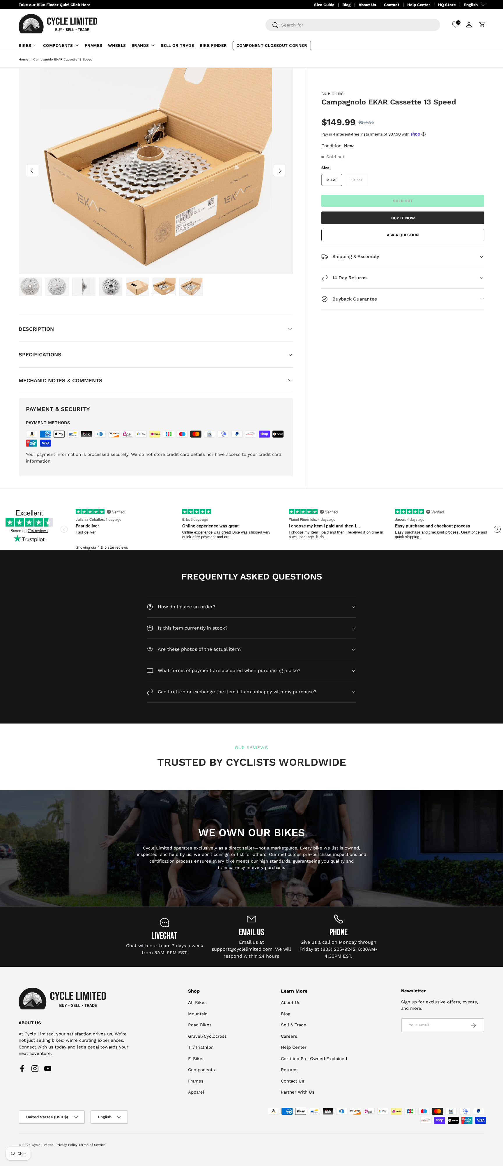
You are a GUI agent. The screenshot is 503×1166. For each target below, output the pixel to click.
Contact (391, 4)
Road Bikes (200, 1025)
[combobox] (352, 25)
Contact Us (292, 1081)
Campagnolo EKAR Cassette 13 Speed (62, 59)
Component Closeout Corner (271, 45)
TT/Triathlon (201, 1047)
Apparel (196, 1092)
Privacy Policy (66, 1145)
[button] (482, 24)
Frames (93, 45)
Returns (289, 1069)
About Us (367, 4)
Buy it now (403, 218)
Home (23, 59)
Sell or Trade (177, 45)
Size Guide (324, 4)
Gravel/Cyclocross (207, 1036)
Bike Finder (213, 45)
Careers (289, 1036)
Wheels (117, 45)
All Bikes (197, 1002)
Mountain (198, 1013)
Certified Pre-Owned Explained (314, 1058)
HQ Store (447, 4)
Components (58, 45)
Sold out (403, 200)
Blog (346, 4)
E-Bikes (196, 1058)
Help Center (418, 4)
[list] (156, 171)
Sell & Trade (293, 1025)
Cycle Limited (43, 1145)
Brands (140, 45)
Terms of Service (92, 1145)
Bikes (25, 45)
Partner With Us (297, 1092)
